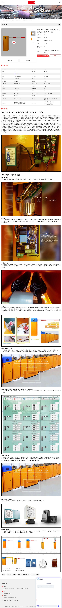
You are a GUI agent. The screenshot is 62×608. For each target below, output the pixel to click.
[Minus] (59, 579)
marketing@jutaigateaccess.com (10, 597)
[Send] (59, 606)
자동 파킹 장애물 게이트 (23, 574)
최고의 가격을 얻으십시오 (43, 55)
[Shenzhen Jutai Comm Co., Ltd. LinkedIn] (12, 600)
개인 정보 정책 (8, 606)
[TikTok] (15, 600)
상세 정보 (10, 60)
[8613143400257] (17, 600)
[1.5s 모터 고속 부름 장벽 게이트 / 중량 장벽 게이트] (13, 42)
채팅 (55, 55)
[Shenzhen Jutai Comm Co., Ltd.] (31, 2)
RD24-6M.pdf (16, 73)
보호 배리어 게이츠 (11, 574)
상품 (6, 20)
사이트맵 (13, 606)
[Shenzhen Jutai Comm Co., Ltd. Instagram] (7, 600)
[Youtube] (10, 600)
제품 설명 (28, 60)
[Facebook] (5, 600)
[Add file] (38, 606)
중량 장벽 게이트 (35, 574)
